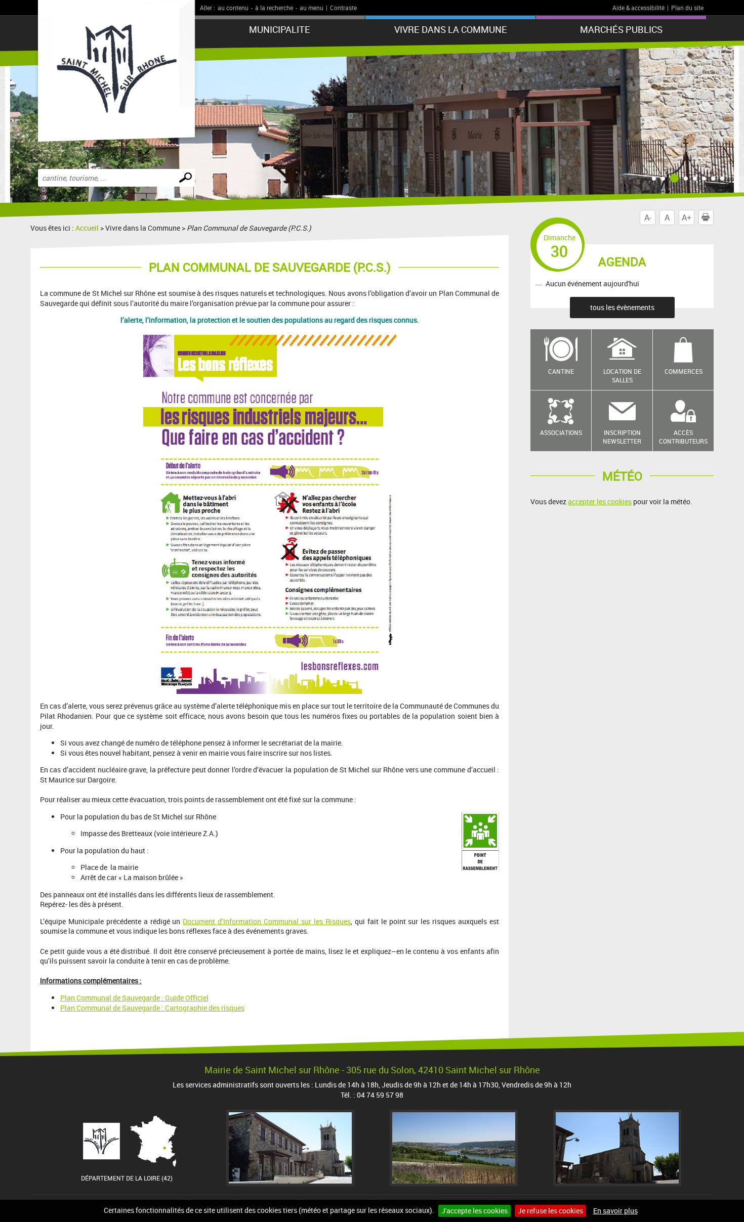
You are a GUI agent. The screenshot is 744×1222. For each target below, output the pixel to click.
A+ (686, 217)
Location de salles (622, 375)
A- (647, 217)
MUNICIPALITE (279, 29)
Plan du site (687, 8)
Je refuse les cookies (550, 1210)
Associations (561, 432)
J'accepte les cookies (474, 1210)
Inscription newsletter (622, 436)
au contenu (233, 8)
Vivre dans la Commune (450, 29)
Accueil (87, 228)
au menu (311, 8)
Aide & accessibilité (638, 8)
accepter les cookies (600, 501)
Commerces (683, 371)
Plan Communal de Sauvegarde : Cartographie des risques (152, 1008)
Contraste (343, 8)
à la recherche (274, 8)
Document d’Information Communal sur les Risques (267, 921)
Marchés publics (621, 29)
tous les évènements (622, 307)
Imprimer (713, 217)
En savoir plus (615, 1210)
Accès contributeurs (683, 436)
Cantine (561, 371)
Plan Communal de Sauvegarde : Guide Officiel (134, 997)
